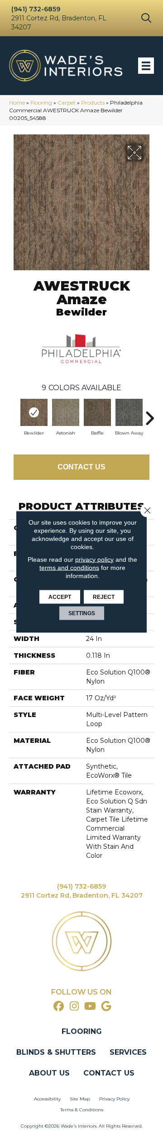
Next (149, 413)
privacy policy (94, 559)
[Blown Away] (129, 412)
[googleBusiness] (106, 1006)
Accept (59, 596)
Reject (104, 596)
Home (17, 102)
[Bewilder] (34, 412)
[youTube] (90, 1006)
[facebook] (58, 1006)
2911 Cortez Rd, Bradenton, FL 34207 (82, 895)
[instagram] (74, 1006)
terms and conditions (69, 567)
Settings (81, 613)
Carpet (67, 102)
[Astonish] (66, 412)
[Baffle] (97, 412)
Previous (13, 413)
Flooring (41, 102)
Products (93, 102)
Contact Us (81, 467)
